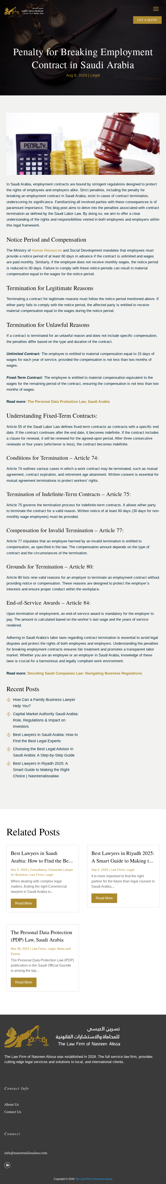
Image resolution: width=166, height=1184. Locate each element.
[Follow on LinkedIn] (7, 1165)
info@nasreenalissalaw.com (25, 1153)
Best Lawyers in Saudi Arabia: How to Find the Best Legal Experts (41, 860)
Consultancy (38, 869)
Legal (95, 75)
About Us (11, 1104)
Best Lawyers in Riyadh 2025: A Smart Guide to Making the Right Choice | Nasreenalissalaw (41, 769)
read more (23, 903)
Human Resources (47, 250)
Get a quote (147, 20)
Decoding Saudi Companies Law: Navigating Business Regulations (84, 673)
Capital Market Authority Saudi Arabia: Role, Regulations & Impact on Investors (45, 720)
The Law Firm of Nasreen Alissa (93, 1179)
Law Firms (36, 874)
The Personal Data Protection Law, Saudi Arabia (68, 402)
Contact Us (12, 1112)
